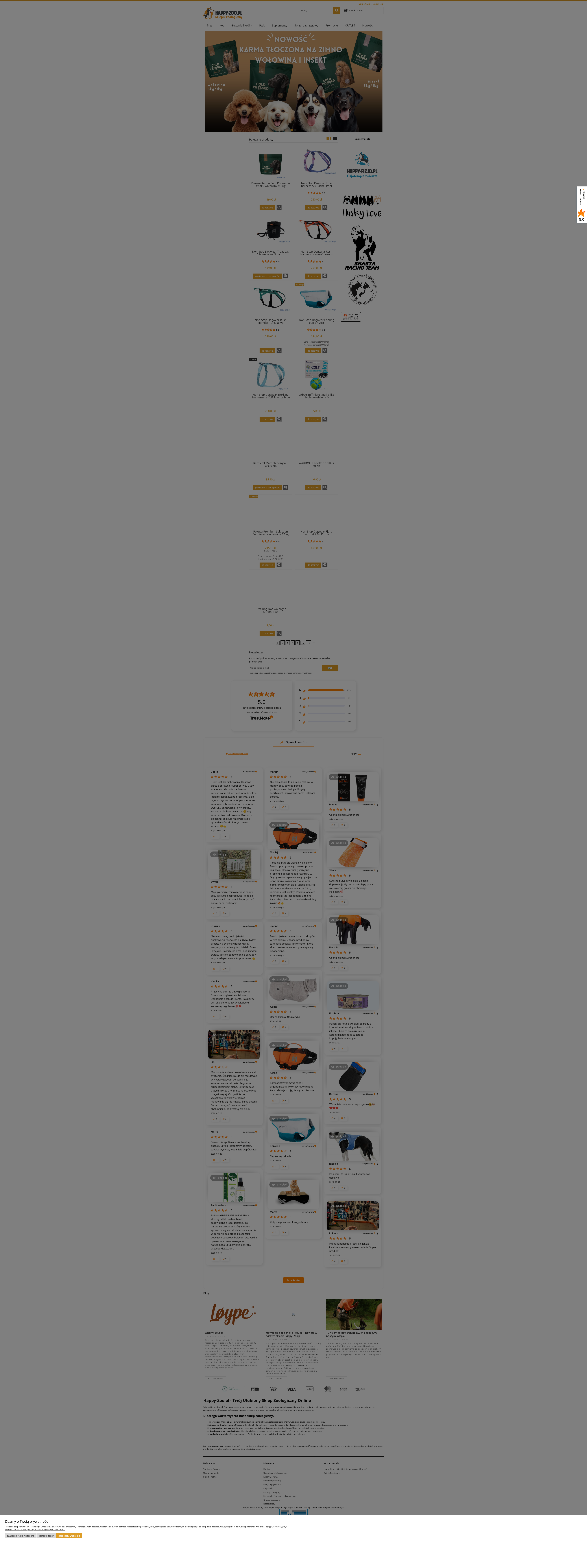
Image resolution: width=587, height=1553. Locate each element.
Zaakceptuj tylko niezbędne (20, 1535)
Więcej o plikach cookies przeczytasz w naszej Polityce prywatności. (35, 1529)
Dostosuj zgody (46, 1535)
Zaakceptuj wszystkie (69, 1535)
